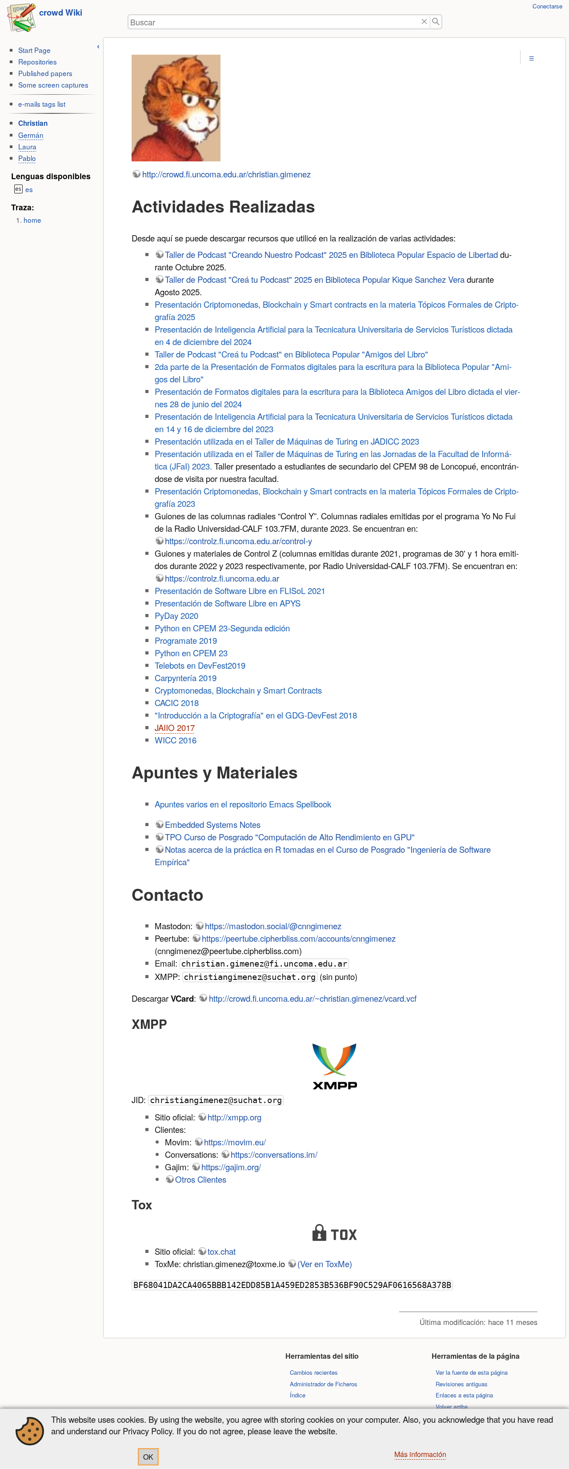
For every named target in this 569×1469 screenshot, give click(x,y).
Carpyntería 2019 (185, 677)
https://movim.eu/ (235, 1142)
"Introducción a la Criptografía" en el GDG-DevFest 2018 (256, 715)
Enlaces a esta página (464, 1395)
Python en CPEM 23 (191, 652)
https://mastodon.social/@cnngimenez (273, 925)
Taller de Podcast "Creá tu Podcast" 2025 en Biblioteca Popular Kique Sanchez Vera (315, 279)
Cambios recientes (314, 1372)
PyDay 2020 (176, 615)
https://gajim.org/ (231, 1166)
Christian (33, 123)
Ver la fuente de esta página (472, 1372)
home (32, 220)
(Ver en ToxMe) (324, 1263)
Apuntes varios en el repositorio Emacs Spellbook (243, 804)
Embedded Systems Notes (212, 824)
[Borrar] (424, 22)
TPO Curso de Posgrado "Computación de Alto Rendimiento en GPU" (290, 837)
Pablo (27, 158)
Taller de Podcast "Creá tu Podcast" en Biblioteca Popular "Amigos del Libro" (291, 354)
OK (148, 1457)
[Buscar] (436, 22)
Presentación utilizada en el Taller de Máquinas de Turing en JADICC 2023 (287, 441)
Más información (420, 1454)
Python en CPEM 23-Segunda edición (222, 628)
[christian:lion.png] (334, 109)
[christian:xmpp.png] (334, 1066)
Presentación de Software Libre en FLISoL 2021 (240, 590)
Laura (27, 146)
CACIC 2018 (177, 702)
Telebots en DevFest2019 (200, 665)
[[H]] (21, 20)
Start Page (34, 50)
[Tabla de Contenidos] (531, 58)
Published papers (45, 73)
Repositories (37, 61)
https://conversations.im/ (274, 1154)
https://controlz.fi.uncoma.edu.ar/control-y (238, 540)
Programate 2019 (186, 640)
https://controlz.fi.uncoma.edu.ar (222, 578)
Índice (297, 1395)
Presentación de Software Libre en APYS (228, 603)
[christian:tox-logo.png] (334, 1232)
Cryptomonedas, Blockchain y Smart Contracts (238, 690)
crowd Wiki (60, 12)
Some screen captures (53, 84)
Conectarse (547, 6)
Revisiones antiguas (462, 1384)
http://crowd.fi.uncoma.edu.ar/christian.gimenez (226, 174)
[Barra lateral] (98, 45)
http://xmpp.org (234, 1117)
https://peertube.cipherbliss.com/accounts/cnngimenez (299, 938)
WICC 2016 (175, 740)
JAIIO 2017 (175, 727)
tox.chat (222, 1251)
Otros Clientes (200, 1179)
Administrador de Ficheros (323, 1384)
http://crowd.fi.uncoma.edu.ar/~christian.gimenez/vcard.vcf (312, 998)
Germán (31, 135)
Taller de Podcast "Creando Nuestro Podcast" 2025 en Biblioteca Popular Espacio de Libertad (331, 254)
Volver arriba (452, 1406)
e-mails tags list (41, 103)
